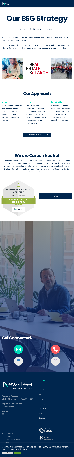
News (41, 413)
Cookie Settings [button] (7, 453)
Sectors (41, 394)
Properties (43, 409)
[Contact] (18, 350)
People (41, 390)
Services (42, 399)
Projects (42, 404)
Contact (42, 418)
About (41, 385)
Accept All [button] (17, 453)
